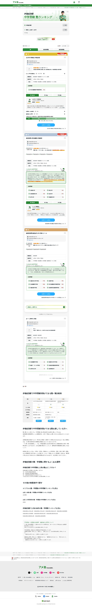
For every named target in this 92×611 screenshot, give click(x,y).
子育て (53, 572)
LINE (37, 572)
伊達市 (24, 502)
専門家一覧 (63, 577)
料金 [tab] (47, 95)
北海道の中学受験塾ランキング (31, 554)
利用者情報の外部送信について (41, 580)
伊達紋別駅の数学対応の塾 (52, 513)
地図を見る (31, 64)
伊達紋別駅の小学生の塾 (28, 511)
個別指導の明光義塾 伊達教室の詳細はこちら (54, 223)
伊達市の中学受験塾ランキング (43, 554)
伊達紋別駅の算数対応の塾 (28, 516)
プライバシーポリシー (28, 580)
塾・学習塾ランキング (20, 7)
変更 (66, 25)
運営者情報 (70, 577)
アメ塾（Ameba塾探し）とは (28, 577)
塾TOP (14, 7)
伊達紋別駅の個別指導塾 (40, 516)
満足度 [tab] (33, 95)
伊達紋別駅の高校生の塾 (50, 511)
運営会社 (52, 580)
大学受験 (45, 572)
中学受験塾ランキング (20, 554)
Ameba (39, 596)
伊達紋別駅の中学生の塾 (39, 511)
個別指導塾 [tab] (46, 49)
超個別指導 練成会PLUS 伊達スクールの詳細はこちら (52, 297)
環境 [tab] (60, 95)
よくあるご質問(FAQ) (67, 580)
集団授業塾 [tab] (61, 49)
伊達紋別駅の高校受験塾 (62, 511)
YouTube (62, 572)
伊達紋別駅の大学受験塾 (28, 513)
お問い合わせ (58, 580)
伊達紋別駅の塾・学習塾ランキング (56, 7)
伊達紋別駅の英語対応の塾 (39, 513)
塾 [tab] (30, 49)
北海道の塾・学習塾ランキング (31, 7)
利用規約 (20, 580)
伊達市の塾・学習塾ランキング (43, 7)
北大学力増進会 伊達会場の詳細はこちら (55, 128)
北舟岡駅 (25, 494)
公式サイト (39, 420)
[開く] (64, 73)
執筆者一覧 (57, 577)
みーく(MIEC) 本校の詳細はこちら (57, 378)
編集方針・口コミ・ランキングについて (45, 577)
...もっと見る (62, 107)
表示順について (27, 45)
